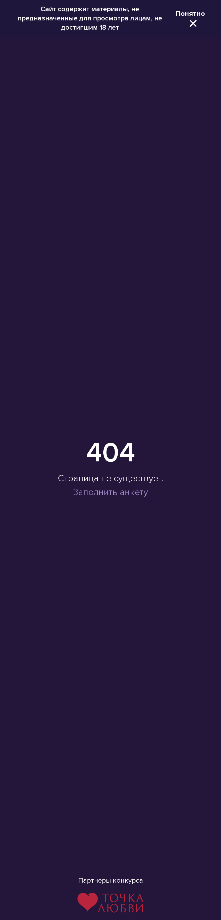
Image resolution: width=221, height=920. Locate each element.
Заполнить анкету (110, 492)
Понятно (190, 13)
